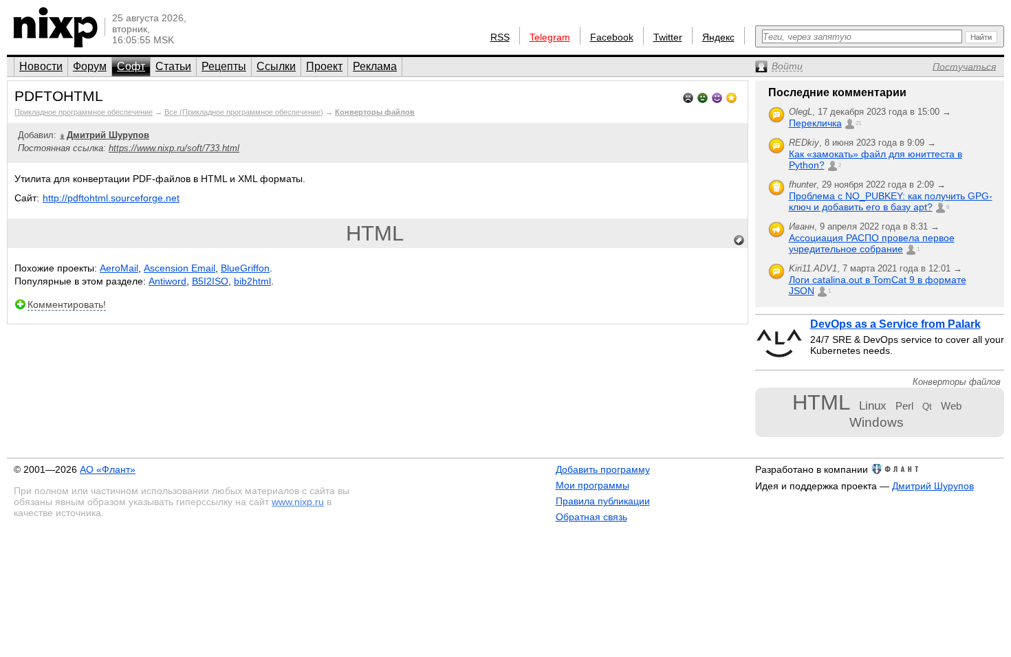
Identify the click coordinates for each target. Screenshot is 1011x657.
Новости (41, 66)
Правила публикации (603, 500)
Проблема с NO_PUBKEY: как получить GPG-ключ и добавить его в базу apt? (890, 201)
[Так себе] (702, 96)
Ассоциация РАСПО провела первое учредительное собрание (872, 243)
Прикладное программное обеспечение (83, 112)
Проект (324, 66)
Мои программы (592, 485)
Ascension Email (179, 268)
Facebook (611, 37)
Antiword (167, 281)
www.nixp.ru (298, 501)
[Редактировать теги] (739, 240)
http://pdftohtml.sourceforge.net (111, 197)
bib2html (252, 281)
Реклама (375, 66)
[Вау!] (731, 96)
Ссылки (276, 66)
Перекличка (815, 123)
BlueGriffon (245, 268)
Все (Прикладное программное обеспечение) (243, 112)
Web (951, 406)
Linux (873, 405)
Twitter (667, 37)
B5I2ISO (210, 281)
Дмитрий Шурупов (933, 485)
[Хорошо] (717, 96)
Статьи (173, 66)
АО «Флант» (107, 469)
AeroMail (119, 268)
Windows (876, 422)
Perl (904, 406)
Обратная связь (591, 516)
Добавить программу (603, 469)
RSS (500, 37)
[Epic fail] (688, 96)
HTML (375, 233)
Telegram (550, 37)
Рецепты (224, 66)
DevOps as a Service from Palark (895, 324)
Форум (90, 66)
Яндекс (718, 37)
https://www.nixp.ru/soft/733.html (174, 148)
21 (858, 123)
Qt (927, 406)
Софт (131, 66)
